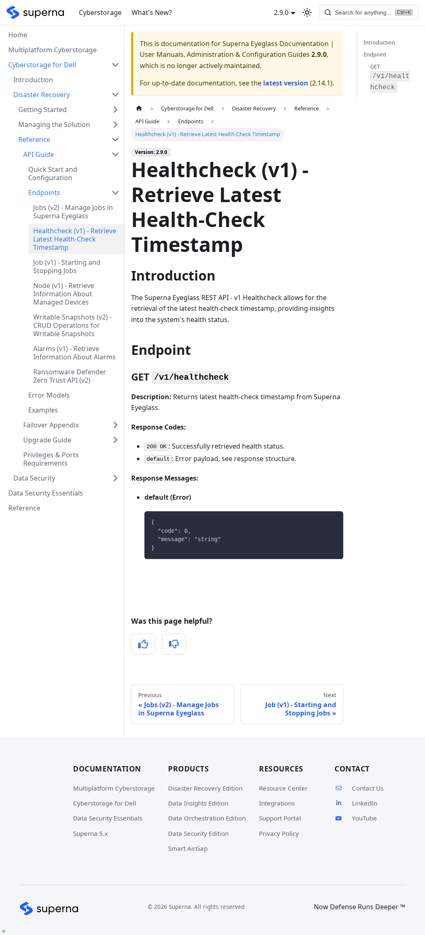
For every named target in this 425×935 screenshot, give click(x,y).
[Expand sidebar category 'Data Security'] (115, 478)
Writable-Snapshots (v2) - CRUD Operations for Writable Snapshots (72, 325)
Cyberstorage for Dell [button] (42, 64)
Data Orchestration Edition (207, 818)
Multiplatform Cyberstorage (52, 49)
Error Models (49, 395)
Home (17, 34)
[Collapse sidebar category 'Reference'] (115, 139)
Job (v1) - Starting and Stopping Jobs (66, 266)
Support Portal (280, 818)
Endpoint (375, 54)
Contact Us (367, 788)
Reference (34, 139)
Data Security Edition (198, 833)
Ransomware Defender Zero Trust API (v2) (69, 376)
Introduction (33, 79)
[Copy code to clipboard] (333, 521)
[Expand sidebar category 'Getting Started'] (115, 109)
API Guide (38, 154)
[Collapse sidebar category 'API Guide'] (115, 154)
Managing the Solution (54, 124)
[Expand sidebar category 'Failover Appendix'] (115, 425)
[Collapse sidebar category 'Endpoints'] (115, 192)
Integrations (277, 803)
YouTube (364, 818)
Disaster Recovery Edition (205, 788)
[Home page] (139, 108)
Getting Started (42, 109)
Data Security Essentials (45, 493)
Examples (43, 410)
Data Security (34, 478)
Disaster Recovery (41, 94)
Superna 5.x (90, 833)
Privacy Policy (279, 833)
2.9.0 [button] (281, 12)
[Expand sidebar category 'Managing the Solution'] (115, 124)
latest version (285, 83)
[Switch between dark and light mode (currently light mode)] (307, 12)
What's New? (152, 12)
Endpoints (44, 192)
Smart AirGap (188, 848)
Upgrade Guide (47, 439)
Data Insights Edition (198, 803)
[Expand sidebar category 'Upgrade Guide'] (115, 440)
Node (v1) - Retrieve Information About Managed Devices (63, 294)
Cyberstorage (100, 12)
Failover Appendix (51, 425)
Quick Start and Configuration (52, 173)
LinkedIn (364, 803)
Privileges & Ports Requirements (51, 459)
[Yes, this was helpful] (143, 644)
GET (390, 77)
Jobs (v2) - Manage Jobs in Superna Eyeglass (73, 211)
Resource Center (283, 788)
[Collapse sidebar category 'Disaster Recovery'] (115, 94)
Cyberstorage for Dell (104, 803)
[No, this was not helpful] (174, 644)
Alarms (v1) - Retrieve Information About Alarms (74, 352)
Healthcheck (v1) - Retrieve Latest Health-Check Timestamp (74, 239)
